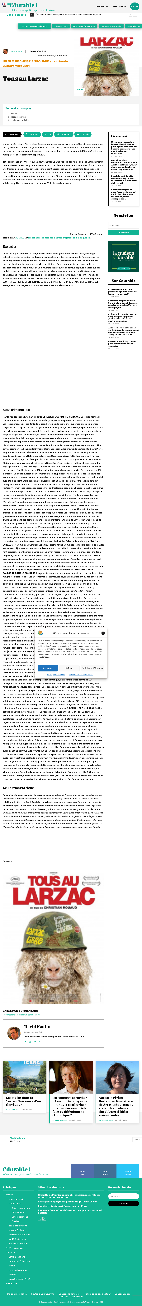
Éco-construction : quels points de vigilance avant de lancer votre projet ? (122, 291)
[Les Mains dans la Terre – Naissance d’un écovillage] (24, 1077)
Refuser (69, 668)
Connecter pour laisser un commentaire (22, 1015)
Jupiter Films (12, 1109)
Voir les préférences (93, 668)
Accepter (47, 668)
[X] (40, 1041)
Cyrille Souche (59, 1120)
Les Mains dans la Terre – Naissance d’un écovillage (23, 1101)
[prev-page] (39, 1218)
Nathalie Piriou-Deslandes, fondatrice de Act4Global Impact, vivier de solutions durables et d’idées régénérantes (124, 165)
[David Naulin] (6, 51)
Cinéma (79, 89)
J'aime (82, 1165)
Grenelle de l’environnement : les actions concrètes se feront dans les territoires (69, 1196)
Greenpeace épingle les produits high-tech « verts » (67, 1201)
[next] (135, 15)
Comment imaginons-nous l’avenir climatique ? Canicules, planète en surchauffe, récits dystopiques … (124, 194)
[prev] (130, 15)
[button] (103, 633)
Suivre (137, 1139)
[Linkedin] (35, 1041)
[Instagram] (30, 1041)
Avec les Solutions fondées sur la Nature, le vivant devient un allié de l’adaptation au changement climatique (123, 331)
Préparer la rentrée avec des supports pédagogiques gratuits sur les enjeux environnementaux (123, 317)
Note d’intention (18, 117)
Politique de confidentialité (81, 674)
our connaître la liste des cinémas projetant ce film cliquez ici (59, 237)
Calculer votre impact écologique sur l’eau (62, 1206)
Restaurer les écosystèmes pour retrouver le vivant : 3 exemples (122, 343)
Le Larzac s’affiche (20, 120)
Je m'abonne (124, 232)
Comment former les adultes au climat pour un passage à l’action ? (70, 1211)
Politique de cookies (56, 674)
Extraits (14, 113)
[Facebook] (25, 1041)
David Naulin (16, 51)
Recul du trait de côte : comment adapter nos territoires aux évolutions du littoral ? (124, 179)
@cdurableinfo (17, 1138)
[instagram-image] (9, 1155)
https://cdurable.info (33, 1032)
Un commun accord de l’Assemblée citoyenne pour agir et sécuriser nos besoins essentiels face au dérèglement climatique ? (124, 147)
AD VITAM (20, 237)
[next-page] (44, 1218)
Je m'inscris (124, 1203)
